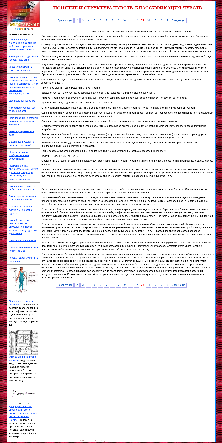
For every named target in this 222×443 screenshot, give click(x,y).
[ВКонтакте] (15, 29)
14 (148, 20)
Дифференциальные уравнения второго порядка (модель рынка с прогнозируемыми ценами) (23, 413)
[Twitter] (18, 29)
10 (124, 20)
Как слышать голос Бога (22, 240)
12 (136, 20)
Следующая (178, 20)
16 (160, 20)
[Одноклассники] (22, 29)
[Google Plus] (32, 29)
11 (130, 20)
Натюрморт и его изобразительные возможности (19, 155)
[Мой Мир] (25, 29)
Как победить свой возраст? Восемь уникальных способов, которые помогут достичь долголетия (23, 227)
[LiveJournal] (28, 29)
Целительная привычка (22, 100)
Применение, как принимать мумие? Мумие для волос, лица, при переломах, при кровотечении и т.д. (23, 172)
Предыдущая (64, 20)
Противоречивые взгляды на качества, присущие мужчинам (23, 121)
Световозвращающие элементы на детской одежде (21, 210)
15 (154, 20)
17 (166, 20)
